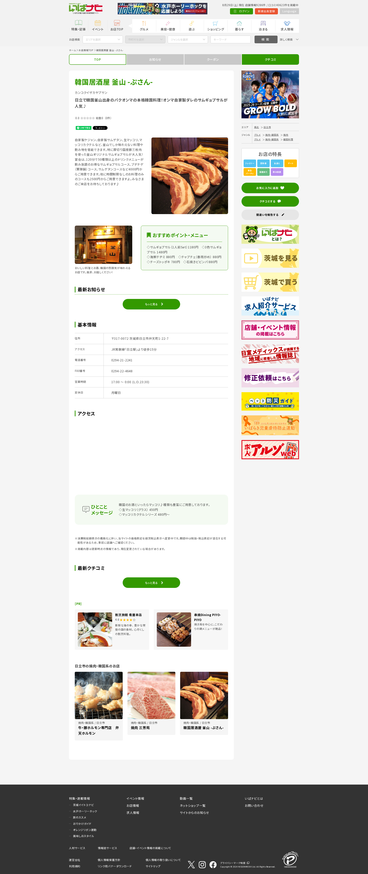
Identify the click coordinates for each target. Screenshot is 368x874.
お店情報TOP (86, 50)
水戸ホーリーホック (85, 811)
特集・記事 (78, 29)
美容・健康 (168, 29)
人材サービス (77, 848)
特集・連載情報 (79, 798)
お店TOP (116, 29)
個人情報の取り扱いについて (163, 860)
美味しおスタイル (83, 836)
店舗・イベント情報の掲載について (150, 848)
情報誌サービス (107, 848)
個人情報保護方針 (109, 860)
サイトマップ (153, 866)
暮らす (239, 29)
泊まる (263, 29)
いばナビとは (254, 798)
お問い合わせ (254, 805)
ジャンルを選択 (179, 39)
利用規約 (74, 866)
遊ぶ (192, 29)
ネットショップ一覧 (192, 805)
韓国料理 (288, 139)
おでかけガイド (82, 824)
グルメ (144, 29)
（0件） (108, 118)
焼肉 (285, 134)
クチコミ (270, 59)
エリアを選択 (93, 39)
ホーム (72, 50)
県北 (256, 127)
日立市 (267, 127)
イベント (97, 29)
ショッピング (215, 29)
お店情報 (133, 805)
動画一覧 (186, 798)
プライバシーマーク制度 (233, 862)
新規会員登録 (266, 11)
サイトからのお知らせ (194, 812)
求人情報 (287, 29)
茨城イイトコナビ (83, 805)
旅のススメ (79, 817)
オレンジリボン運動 (85, 830)
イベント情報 (135, 798)
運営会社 (74, 860)
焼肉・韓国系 (272, 134)
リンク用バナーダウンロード (115, 866)
